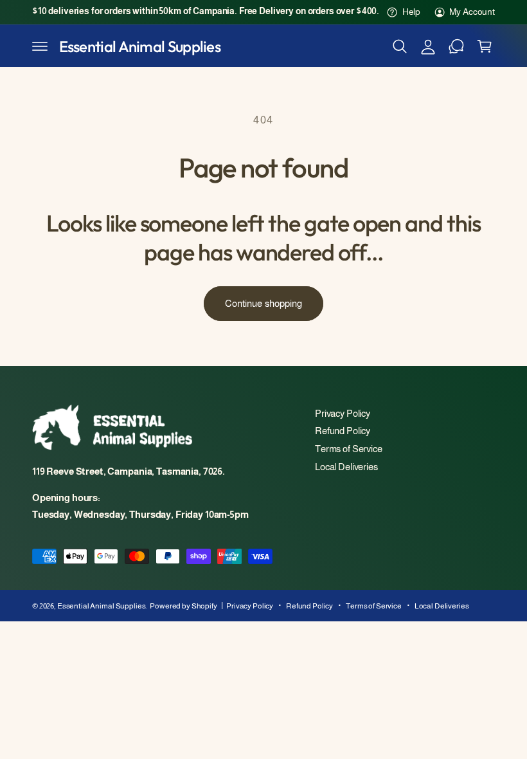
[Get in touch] (456, 46)
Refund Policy (342, 431)
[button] (40, 46)
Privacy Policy (342, 413)
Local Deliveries (346, 467)
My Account (472, 12)
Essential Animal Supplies (101, 606)
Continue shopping (263, 303)
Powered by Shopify (183, 606)
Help (411, 12)
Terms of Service (348, 449)
